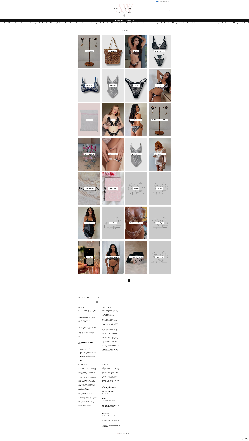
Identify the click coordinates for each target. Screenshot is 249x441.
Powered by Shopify (124, 435)
